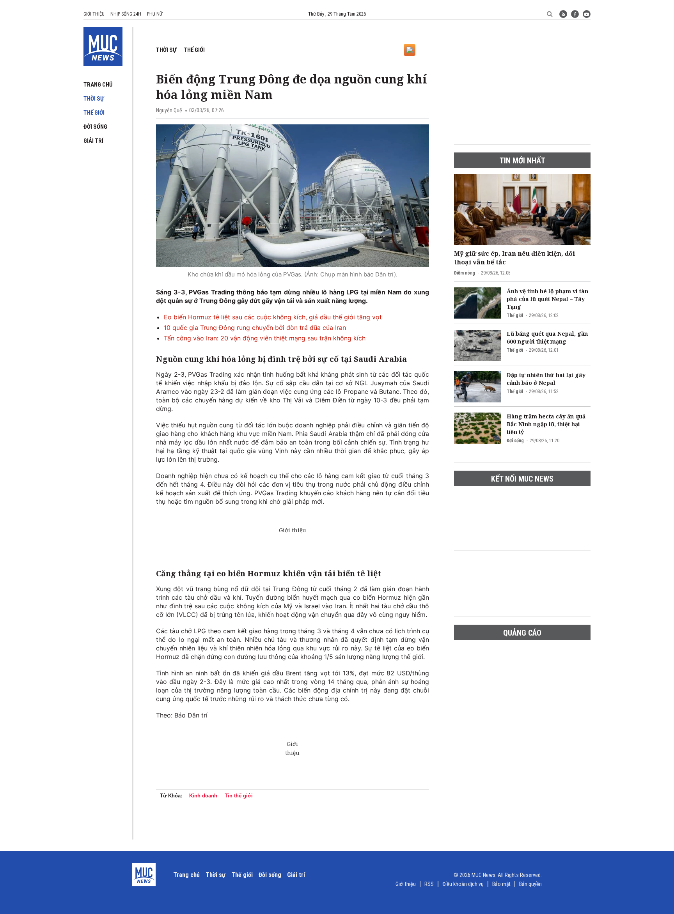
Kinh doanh (203, 796)
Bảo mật (501, 884)
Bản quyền (530, 884)
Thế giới (94, 112)
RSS (429, 884)
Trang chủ (98, 84)
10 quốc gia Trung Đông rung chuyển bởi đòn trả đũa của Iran (255, 327)
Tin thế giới (239, 796)
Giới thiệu (94, 14)
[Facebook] (575, 14)
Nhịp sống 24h (125, 14)
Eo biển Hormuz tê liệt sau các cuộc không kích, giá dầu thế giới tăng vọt (273, 317)
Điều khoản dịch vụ (463, 884)
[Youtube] (587, 14)
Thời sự (93, 98)
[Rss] (563, 14)
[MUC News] (102, 45)
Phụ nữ (154, 14)
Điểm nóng (464, 273)
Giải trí (93, 140)
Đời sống (95, 126)
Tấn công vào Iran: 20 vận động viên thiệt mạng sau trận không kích (264, 338)
